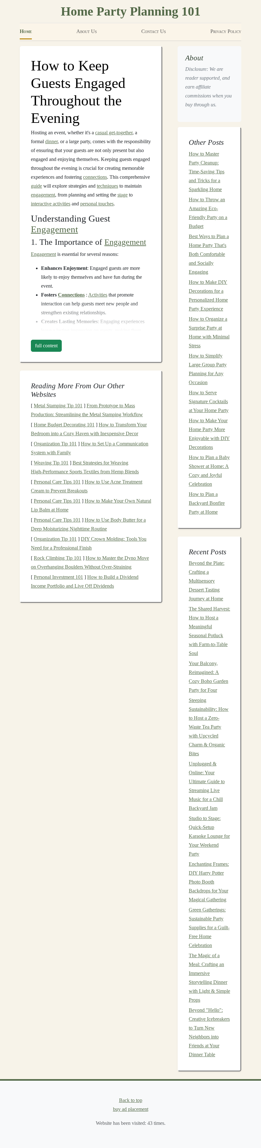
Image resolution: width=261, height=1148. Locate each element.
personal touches (97, 203)
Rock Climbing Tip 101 (57, 558)
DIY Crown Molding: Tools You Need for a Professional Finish (88, 543)
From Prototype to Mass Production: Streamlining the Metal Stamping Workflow (87, 410)
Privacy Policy (225, 31)
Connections (71, 294)
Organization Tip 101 (55, 443)
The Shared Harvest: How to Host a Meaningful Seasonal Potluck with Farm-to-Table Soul (209, 631)
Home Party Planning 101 (131, 11)
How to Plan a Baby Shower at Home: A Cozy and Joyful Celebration (209, 471)
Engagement (54, 229)
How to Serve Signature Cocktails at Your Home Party (209, 401)
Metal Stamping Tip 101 (58, 405)
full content (46, 345)
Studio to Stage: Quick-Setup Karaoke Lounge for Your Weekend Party (209, 836)
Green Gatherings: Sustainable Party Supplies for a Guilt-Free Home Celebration (209, 927)
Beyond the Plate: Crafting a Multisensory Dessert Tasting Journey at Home (206, 580)
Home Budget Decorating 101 (64, 424)
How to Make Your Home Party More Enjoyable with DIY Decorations (209, 434)
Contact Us (153, 31)
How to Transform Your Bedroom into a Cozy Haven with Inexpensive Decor (89, 429)
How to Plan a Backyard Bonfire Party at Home (207, 503)
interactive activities (50, 203)
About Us (86, 31)
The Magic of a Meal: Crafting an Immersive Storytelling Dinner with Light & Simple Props (209, 978)
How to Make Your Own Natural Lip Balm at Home (91, 505)
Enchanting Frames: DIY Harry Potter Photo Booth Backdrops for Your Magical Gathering (209, 881)
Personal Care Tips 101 (57, 481)
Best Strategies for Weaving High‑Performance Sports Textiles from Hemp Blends (85, 467)
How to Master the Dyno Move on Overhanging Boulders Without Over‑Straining (90, 562)
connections (95, 177)
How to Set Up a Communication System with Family (89, 448)
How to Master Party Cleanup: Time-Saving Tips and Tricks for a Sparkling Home (206, 171)
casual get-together (113, 132)
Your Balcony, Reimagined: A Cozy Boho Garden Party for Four (208, 677)
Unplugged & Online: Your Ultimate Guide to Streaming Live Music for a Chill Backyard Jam (207, 786)
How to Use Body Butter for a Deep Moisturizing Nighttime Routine (88, 524)
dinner (51, 141)
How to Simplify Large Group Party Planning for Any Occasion (208, 369)
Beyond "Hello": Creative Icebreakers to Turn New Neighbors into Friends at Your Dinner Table (209, 1032)
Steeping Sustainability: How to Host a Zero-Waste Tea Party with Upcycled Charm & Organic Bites (209, 726)
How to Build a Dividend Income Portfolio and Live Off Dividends (84, 581)
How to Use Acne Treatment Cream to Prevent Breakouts (86, 486)
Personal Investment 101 (58, 577)
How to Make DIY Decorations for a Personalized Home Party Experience (208, 295)
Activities (97, 294)
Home (26, 31)
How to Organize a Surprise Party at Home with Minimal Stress (209, 332)
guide (36, 186)
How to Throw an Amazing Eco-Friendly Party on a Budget (208, 213)
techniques (107, 186)
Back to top (130, 1100)
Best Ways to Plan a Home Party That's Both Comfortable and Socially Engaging (209, 254)
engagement (43, 194)
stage (122, 194)
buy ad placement (130, 1109)
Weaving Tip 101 (51, 462)
